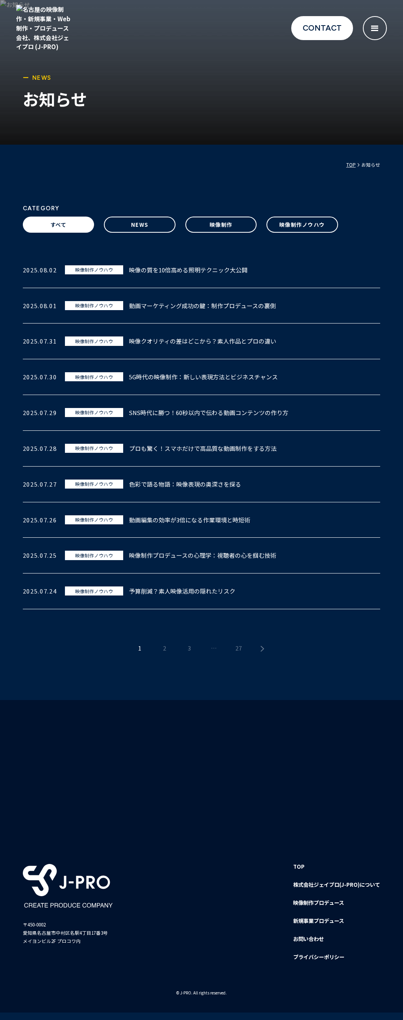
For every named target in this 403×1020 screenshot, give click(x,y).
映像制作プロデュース (318, 902)
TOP (299, 866)
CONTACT (322, 28)
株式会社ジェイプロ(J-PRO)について (336, 884)
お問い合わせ (308, 939)
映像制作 (221, 224)
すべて (58, 224)
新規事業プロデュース (318, 920)
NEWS (140, 224)
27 (238, 648)
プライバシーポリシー (318, 957)
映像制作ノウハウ (302, 224)
